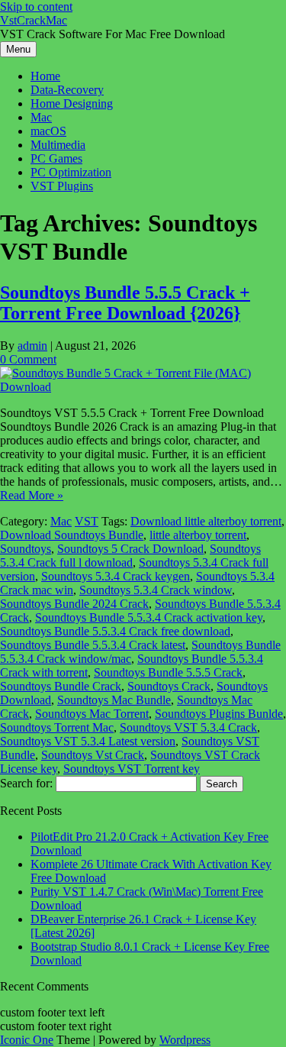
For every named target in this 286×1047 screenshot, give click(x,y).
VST (86, 521)
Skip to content (36, 6)
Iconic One (26, 1039)
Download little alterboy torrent (205, 521)
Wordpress (184, 1039)
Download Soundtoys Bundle (71, 534)
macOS (48, 130)
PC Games (56, 158)
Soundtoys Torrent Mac (57, 727)
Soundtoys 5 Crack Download (130, 548)
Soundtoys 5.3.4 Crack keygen (115, 576)
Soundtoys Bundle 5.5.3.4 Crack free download (115, 631)
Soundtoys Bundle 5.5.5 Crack (168, 672)
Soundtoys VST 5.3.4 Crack (188, 727)
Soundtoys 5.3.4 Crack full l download (130, 555)
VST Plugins (62, 185)
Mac (41, 117)
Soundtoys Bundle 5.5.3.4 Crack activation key (148, 617)
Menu (18, 49)
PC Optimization (71, 172)
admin (32, 345)
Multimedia (58, 144)
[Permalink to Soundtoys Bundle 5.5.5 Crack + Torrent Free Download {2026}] (143, 386)
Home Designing (72, 103)
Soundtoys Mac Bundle (114, 699)
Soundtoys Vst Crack (92, 754)
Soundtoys (25, 548)
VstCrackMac (33, 20)
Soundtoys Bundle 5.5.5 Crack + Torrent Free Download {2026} (125, 303)
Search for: (26, 783)
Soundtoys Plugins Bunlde (219, 713)
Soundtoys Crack (168, 686)
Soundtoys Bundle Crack (60, 686)
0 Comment (28, 359)
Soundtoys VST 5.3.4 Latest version (87, 741)
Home (45, 75)
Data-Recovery (67, 89)
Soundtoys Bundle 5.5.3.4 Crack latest (92, 644)
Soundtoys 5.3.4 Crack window (155, 589)
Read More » (31, 495)
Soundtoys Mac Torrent (92, 713)
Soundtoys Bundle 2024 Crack (74, 603)
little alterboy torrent (197, 534)
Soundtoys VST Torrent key (131, 768)
